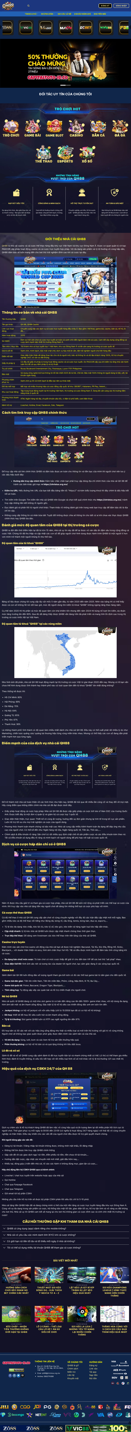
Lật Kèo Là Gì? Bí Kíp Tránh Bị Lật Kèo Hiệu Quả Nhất (81, 1290)
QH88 (5, 245)
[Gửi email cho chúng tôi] (22, 1375)
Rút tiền (93, 1378)
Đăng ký (93, 1365)
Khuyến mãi (73, 1378)
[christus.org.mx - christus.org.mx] (13, 5)
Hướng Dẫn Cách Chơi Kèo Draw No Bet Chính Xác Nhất (16, 1290)
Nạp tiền (93, 1375)
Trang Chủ (30, 14)
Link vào (93, 1368)
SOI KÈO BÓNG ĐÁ (82, 14)
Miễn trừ (71, 1372)
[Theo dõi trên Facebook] (10, 1375)
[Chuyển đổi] (4, 1229)
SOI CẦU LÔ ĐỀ (65, 14)
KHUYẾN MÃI (100, 14)
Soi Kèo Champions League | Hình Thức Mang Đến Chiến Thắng (115, 1291)
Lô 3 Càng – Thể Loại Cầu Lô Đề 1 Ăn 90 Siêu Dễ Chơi (49, 1329)
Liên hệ (70, 1375)
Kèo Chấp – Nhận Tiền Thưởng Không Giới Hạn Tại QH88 (16, 1329)
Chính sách (72, 1368)
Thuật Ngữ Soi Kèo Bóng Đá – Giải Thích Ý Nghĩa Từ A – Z (49, 1290)
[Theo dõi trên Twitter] (18, 1375)
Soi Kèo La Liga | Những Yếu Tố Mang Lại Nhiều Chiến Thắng (82, 1330)
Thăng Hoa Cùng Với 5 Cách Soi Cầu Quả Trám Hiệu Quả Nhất (115, 1329)
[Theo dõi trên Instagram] (14, 1375)
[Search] (28, 5)
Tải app (92, 1372)
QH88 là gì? (73, 1365)
